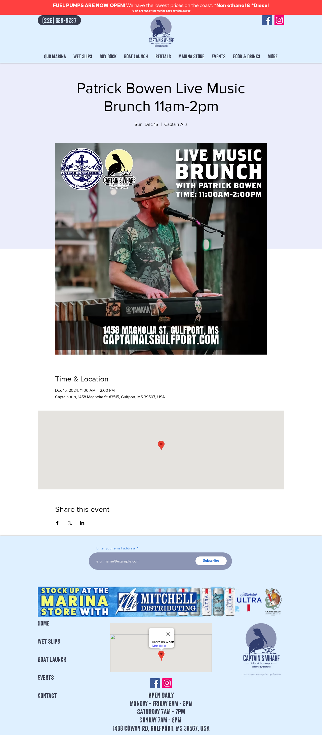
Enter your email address (116, 548)
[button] (55, 56)
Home (43, 623)
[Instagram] (279, 20)
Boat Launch (52, 659)
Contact (47, 695)
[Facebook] (267, 20)
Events (46, 677)
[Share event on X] (69, 523)
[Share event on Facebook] (57, 523)
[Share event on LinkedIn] (82, 523)
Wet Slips (49, 641)
